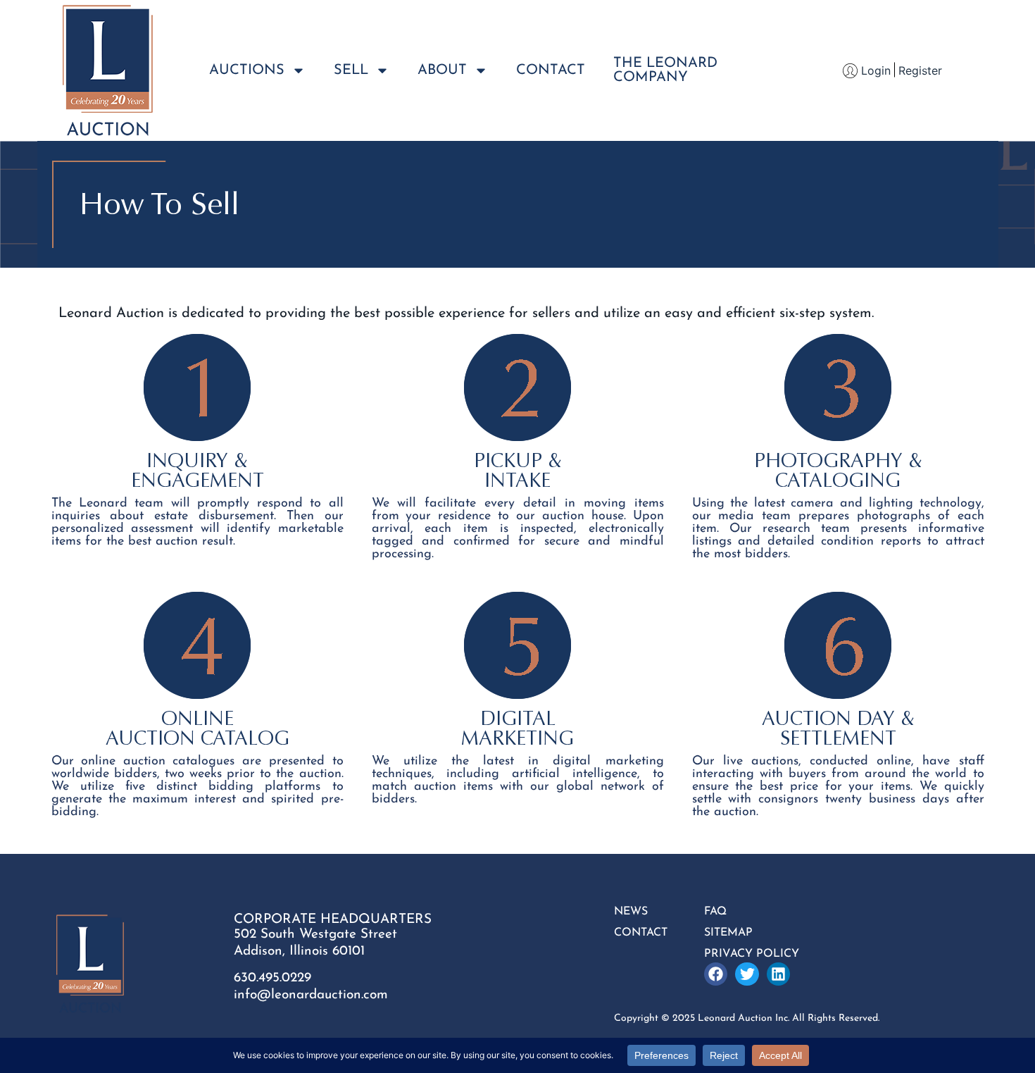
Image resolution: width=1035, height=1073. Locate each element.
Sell (351, 70)
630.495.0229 (272, 978)
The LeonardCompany (665, 70)
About (442, 70)
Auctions (246, 70)
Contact (550, 70)
